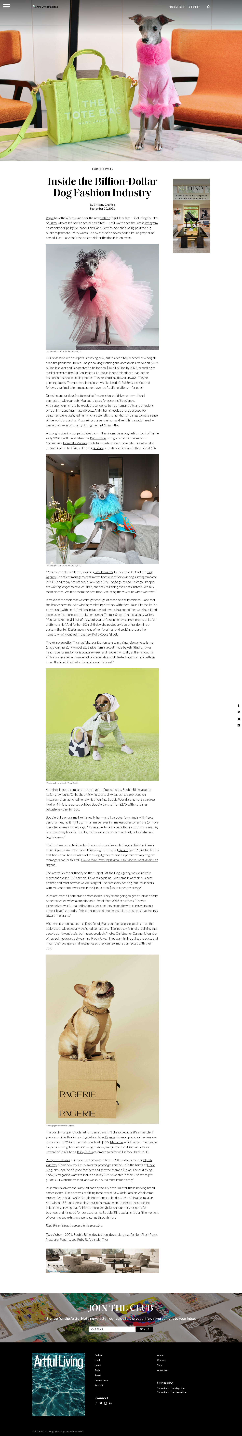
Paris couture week (88, 652)
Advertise (162, 1370)
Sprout (123, 850)
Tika (58, 238)
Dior (88, 923)
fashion (105, 218)
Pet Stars (127, 382)
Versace (120, 923)
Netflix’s (115, 382)
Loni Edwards (103, 572)
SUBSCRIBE (194, 7)
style (97, 1239)
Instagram (151, 223)
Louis (148, 827)
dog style (115, 1234)
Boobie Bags (100, 804)
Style (97, 1370)
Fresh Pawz (98, 938)
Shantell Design (67, 629)
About (160, 1355)
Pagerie (110, 1137)
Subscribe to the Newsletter (172, 1392)
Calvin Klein (128, 1198)
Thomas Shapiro (114, 614)
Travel (98, 1375)
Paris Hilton (98, 438)
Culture (99, 1355)
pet (73, 1239)
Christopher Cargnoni (130, 933)
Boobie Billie (131, 789)
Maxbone (116, 1142)
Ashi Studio (134, 647)
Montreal (71, 634)
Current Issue (102, 1380)
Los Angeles (117, 582)
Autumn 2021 (62, 1234)
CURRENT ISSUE (177, 7)
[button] (7, 6)
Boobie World (117, 799)
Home (98, 1365)
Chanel (82, 228)
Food (97, 1360)
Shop (159, 1365)
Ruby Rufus (85, 1152)
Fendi (92, 228)
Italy (86, 619)
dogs (126, 1234)
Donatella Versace (75, 443)
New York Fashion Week (129, 1193)
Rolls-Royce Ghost (104, 634)
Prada (105, 923)
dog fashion (100, 1234)
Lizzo (53, 223)
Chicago (137, 582)
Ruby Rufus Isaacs (58, 1160)
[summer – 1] (191, 251)
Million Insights (84, 373)
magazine (62, 1175)
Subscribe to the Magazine (171, 1388)
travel (151, 592)
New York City (98, 582)
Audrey (98, 448)
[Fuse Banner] (102, 1270)
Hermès (107, 228)
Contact (161, 1360)
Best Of (99, 1385)
